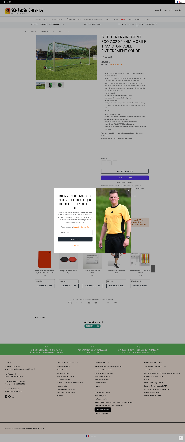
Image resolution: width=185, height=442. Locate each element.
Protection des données (81, 227)
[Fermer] (129, 191)
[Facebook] (72, 245)
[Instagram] (75, 245)
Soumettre (75, 239)
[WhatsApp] (78, 245)
